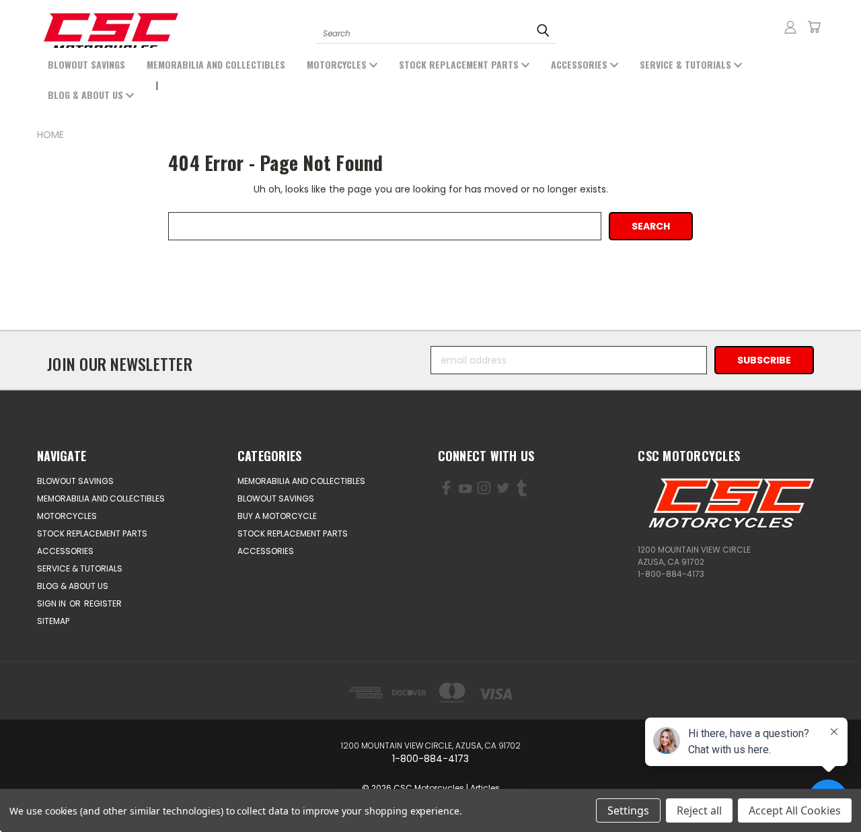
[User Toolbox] (790, 27)
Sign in (52, 603)
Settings (628, 810)
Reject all (699, 810)
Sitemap (53, 621)
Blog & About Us (87, 95)
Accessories (580, 64)
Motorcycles (338, 64)
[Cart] (814, 27)
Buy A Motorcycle (277, 516)
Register (103, 603)
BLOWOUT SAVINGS (86, 64)
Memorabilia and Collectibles (216, 64)
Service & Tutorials (687, 64)
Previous (65, 789)
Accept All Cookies (795, 810)
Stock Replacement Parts (460, 64)
